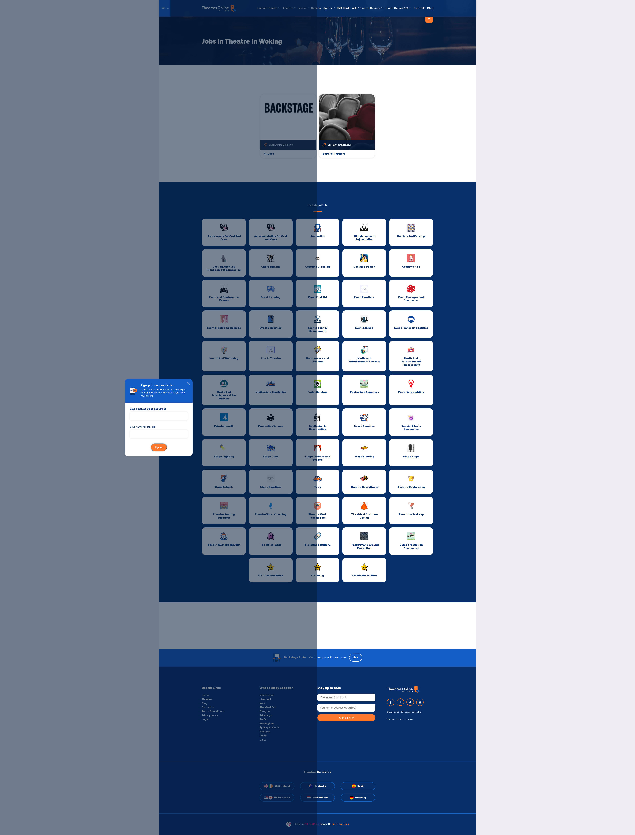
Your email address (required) (148, 409)
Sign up (158, 447)
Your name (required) (142, 427)
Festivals (419, 8)
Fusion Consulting (340, 824)
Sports (327, 8)
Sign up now (346, 717)
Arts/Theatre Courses (366, 8)
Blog (430, 8)
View (356, 657)
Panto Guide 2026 (397, 8)
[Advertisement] (317, 625)
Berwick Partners (333, 153)
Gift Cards (343, 8)
